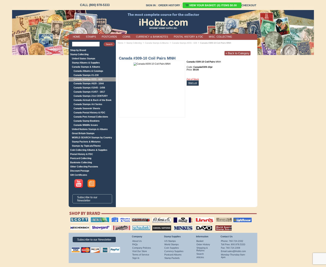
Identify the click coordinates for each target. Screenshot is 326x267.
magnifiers (74, 225)
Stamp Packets (172, 258)
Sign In (151, 5)
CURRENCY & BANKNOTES (152, 36)
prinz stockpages (179, 217)
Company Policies (141, 248)
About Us (137, 241)
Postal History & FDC (81, 154)
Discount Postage (79, 170)
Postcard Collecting (80, 158)
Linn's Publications (200, 217)
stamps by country (220, 225)
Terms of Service (140, 254)
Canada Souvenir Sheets (87, 108)
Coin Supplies (171, 248)
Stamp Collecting (79, 54)
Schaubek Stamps (139, 225)
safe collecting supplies (116, 218)
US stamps (216, 217)
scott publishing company (77, 218)
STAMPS (91, 36)
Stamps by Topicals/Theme (86, 146)
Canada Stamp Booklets (87, 121)
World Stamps (171, 244)
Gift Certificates (78, 175)
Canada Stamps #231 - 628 (88, 79)
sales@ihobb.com (236, 251)
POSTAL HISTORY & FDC (188, 36)
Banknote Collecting (81, 162)
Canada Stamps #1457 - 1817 (89, 92)
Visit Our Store (139, 251)
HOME (76, 36)
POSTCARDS (109, 36)
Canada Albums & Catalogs (88, 71)
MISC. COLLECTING (220, 36)
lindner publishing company (98, 218)
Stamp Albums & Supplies (86, 62)
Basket (199, 241)
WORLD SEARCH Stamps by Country (92, 137)
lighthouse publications (238, 218)
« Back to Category (237, 53)
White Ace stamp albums (117, 226)
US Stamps (170, 241)
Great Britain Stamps (83, 133)
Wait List (192, 83)
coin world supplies (140, 217)
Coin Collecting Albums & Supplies (88, 150)
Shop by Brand (78, 50)
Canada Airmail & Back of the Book (92, 100)
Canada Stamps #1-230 (86, 75)
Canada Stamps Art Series (88, 104)
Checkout (248, 5)
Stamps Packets (158, 225)
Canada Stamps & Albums (86, 67)
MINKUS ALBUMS (180, 225)
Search (200, 254)
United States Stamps (83, 58)
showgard (94, 225)
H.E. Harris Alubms (159, 217)
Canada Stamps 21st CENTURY (91, 96)
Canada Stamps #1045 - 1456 (89, 87)
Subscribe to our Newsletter (87, 199)
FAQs (135, 244)
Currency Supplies (173, 251)
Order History (169, 5)
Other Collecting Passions (84, 166)
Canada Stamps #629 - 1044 (89, 83)
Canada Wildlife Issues (86, 125)
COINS (126, 36)
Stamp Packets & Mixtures (86, 141)
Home (120, 43)
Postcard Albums (172, 254)
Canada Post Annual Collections (91, 116)
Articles (200, 257)
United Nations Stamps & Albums (90, 129)
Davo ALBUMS (198, 225)
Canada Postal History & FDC (89, 112)
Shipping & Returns (202, 249)
